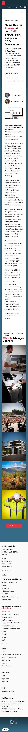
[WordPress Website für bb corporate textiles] (14, 504)
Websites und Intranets (9, 582)
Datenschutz (6, 681)
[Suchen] (21, 7)
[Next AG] (3, 2)
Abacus (18, 81)
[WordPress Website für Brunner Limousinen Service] (14, 388)
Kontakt (4, 575)
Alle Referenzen (14, 526)
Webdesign (5, 588)
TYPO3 (9, 81)
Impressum (5, 679)
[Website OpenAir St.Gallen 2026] (14, 417)
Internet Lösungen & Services (12, 579)
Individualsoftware (8, 591)
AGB (3, 676)
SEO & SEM (5, 594)
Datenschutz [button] (14, 726)
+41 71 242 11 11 (9, 571)
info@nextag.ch (7, 566)
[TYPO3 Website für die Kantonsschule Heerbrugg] (14, 446)
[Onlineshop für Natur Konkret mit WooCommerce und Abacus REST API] (14, 475)
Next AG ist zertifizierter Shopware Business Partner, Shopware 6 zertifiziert (13, 703)
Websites (9, 87)
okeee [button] (5, 729)
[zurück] (22, 12)
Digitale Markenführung (10, 597)
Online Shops (6, 585)
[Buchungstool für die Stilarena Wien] (14, 359)
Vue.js (8, 77)
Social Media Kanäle (8, 691)
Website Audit (6, 600)
